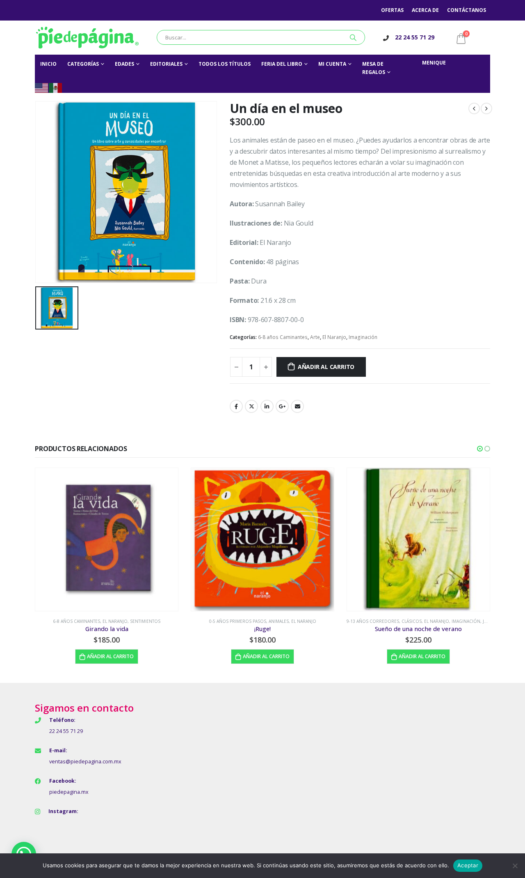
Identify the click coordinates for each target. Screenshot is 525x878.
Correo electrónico (297, 406)
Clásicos (412, 621)
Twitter (251, 406)
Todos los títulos (225, 63)
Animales (279, 621)
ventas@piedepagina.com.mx (85, 761)
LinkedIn (267, 406)
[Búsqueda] (353, 37)
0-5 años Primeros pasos (237, 621)
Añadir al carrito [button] (110, 656)
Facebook (236, 406)
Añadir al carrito (326, 367)
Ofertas (392, 10)
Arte (315, 337)
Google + (282, 406)
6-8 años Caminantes (283, 337)
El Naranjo (334, 337)
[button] (480, 449)
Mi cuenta (332, 63)
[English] (42, 87)
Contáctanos (466, 10)
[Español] (56, 87)
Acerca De (425, 10)
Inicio (48, 63)
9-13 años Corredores (373, 621)
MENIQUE (434, 62)
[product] (106, 539)
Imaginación (363, 337)
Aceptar (467, 865)
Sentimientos (145, 621)
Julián (489, 621)
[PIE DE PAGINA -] (87, 37)
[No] (515, 866)
